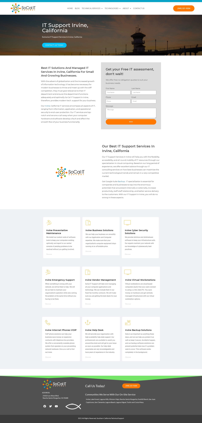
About (126, 8)
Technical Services (91, 8)
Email (134, 97)
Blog (77, 8)
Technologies (111, 8)
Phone (108, 97)
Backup (121, 181)
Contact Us (138, 8)
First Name (110, 88)
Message (109, 106)
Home (70, 8)
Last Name (136, 88)
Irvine (47, 106)
